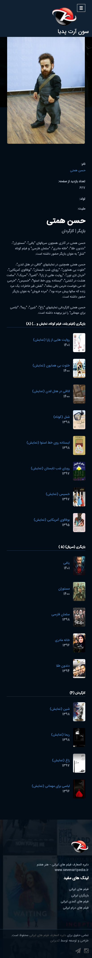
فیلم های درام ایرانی (76, 908)
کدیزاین (55, 940)
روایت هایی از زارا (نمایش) (51, 340)
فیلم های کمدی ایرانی (75, 901)
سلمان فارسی (60, 614)
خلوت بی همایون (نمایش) (51, 365)
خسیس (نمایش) (58, 494)
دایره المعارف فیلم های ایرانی (47, 935)
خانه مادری (62, 640)
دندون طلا (63, 666)
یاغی (66, 563)
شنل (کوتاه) (61, 417)
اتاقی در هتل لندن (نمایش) (51, 391)
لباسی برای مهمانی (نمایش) (51, 786)
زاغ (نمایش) (61, 760)
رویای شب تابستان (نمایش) (50, 468)
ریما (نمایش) (60, 735)
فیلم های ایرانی (79, 889)
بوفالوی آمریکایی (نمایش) (52, 520)
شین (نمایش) (60, 709)
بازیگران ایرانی (80, 895)
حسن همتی (77, 170)
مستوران (64, 589)
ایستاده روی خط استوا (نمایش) (48, 443)
